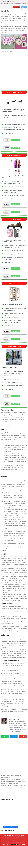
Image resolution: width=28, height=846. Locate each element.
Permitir (23, 7)
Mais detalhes (22, 844)
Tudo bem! (14, 844)
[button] (5, 736)
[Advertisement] (14, 71)
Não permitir (17, 7)
